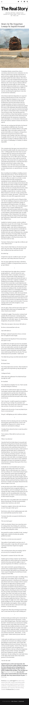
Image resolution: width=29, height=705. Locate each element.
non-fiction (21, 684)
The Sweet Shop (19, 687)
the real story (11, 687)
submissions (4, 687)
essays (2, 684)
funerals (7, 684)
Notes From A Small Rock (10, 672)
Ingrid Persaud (14, 684)
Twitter (18, 1)
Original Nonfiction (12, 686)
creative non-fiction (16, 682)
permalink (16, 689)
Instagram (24, 1)
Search (26, 1)
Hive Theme (14, 701)
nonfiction (3, 686)
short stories (21, 686)
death (22, 682)
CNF (9, 682)
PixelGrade (21, 701)
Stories (8, 680)
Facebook (21, 1)
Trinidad (3, 689)
